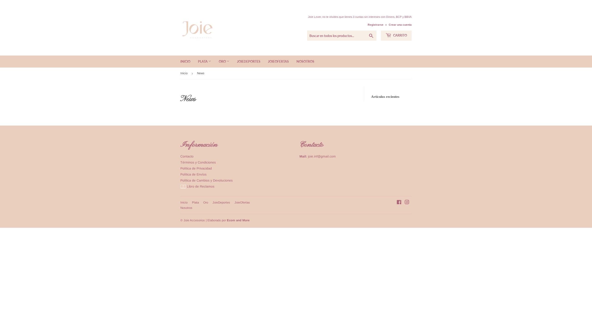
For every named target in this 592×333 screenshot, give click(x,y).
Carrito (399, 35)
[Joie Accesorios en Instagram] (407, 203)
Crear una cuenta (400, 24)
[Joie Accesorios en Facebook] (399, 203)
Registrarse (375, 24)
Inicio (185, 61)
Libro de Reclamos (200, 186)
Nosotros (305, 61)
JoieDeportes (248, 61)
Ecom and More (238, 220)
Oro (223, 61)
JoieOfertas (278, 61)
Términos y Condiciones (198, 162)
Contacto (187, 156)
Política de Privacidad (196, 168)
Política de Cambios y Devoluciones (206, 180)
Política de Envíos (193, 174)
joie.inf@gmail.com (322, 156)
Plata (203, 61)
